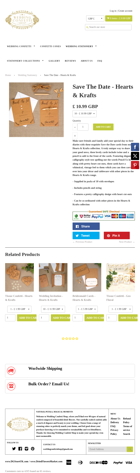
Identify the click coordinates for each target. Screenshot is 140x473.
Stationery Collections (24, 61)
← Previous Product (82, 242)
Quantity (77, 120)
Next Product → (127, 242)
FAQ (99, 61)
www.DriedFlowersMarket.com (46, 461)
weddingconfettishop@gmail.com (58, 449)
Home (8, 75)
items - (120, 18)
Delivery (114, 422)
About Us (87, 61)
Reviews (70, 61)
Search (126, 434)
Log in (113, 11)
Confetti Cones (50, 46)
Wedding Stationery (80, 46)
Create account (125, 11)
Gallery (54, 61)
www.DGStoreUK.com (16, 461)
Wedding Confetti (19, 46)
